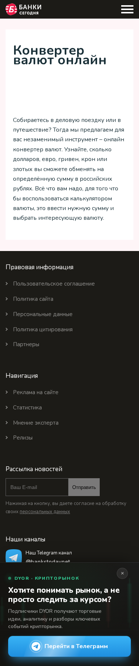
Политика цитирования (43, 329)
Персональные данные (43, 314)
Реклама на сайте (36, 392)
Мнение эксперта (36, 423)
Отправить (84, 487)
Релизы (23, 437)
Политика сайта (33, 299)
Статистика (27, 407)
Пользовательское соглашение (54, 283)
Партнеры (26, 344)
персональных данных (45, 511)
